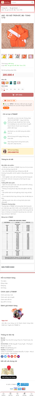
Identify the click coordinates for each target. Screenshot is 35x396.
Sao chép (6, 108)
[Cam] (3, 82)
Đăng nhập (4, 283)
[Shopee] (15, 356)
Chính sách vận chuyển (7, 297)
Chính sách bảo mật (7, 295)
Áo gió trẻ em (14, 8)
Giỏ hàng (3, 288)
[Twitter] (5, 356)
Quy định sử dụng (6, 302)
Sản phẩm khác (7, 267)
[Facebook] (2, 356)
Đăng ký (3, 285)
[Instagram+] (8, 356)
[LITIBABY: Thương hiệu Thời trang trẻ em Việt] (5, 2)
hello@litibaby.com (10, 348)
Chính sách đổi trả (6, 299)
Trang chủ (4, 8)
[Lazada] (18, 356)
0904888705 (13, 152)
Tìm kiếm (3, 281)
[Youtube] (12, 356)
